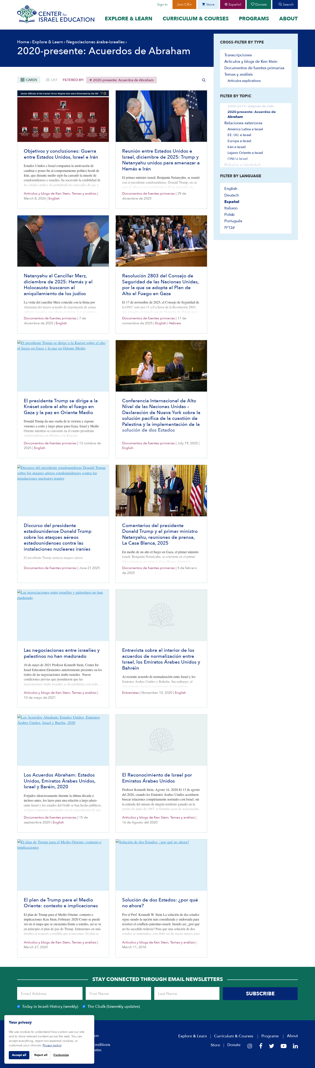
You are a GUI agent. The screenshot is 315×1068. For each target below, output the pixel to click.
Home (23, 42)
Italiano (231, 208)
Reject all (40, 1055)
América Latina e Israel (245, 129)
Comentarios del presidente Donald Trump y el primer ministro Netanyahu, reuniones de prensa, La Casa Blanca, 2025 (160, 534)
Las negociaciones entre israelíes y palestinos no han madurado (62, 653)
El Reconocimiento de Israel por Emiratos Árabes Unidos (157, 778)
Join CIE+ (184, 4)
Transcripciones (238, 55)
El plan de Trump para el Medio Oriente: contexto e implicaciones (61, 903)
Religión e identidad (242, 165)
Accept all (19, 1055)
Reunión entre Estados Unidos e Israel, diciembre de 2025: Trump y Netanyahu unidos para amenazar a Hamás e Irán (161, 160)
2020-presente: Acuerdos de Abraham (123, 80)
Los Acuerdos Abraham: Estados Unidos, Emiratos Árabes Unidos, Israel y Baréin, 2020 (59, 781)
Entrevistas (130, 692)
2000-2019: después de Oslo (251, 106)
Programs (254, 18)
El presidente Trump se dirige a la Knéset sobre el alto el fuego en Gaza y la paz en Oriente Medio (61, 407)
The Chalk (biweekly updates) (113, 1006)
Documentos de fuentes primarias (148, 193)
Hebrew (175, 323)
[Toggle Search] (203, 80)
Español (234, 4)
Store (209, 4)
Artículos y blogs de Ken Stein (47, 193)
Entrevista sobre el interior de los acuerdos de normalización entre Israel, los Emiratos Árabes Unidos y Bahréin (161, 659)
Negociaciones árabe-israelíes (95, 42)
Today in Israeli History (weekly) (50, 1006)
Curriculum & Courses (196, 18)
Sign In (162, 4)
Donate (260, 4)
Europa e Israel (239, 141)
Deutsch (231, 195)
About (288, 18)
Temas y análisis (84, 193)
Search (288, 4)
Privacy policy (52, 1045)
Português (233, 221)
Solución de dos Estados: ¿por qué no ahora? (160, 903)
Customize (61, 1055)
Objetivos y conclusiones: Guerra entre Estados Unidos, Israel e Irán (61, 154)
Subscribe (260, 993)
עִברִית (229, 227)
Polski (229, 214)
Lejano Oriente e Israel (245, 152)
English (54, 198)
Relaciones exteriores (243, 123)
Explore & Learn (128, 18)
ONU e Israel (238, 158)
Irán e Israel (237, 147)
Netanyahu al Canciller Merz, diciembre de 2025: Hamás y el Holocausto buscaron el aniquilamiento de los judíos (58, 285)
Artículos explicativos (244, 80)
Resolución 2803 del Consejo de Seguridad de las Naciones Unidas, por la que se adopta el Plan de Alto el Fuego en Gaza (160, 285)
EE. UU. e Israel (239, 135)
